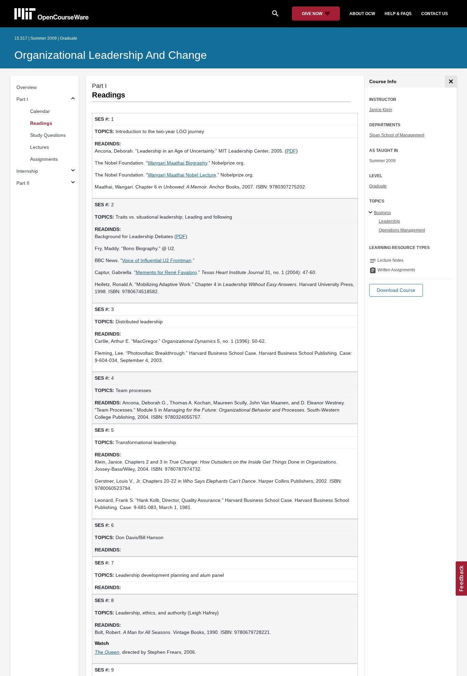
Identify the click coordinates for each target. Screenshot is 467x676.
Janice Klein (380, 109)
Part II (22, 183)
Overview (26, 87)
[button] (396, 290)
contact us (434, 13)
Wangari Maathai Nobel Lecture (182, 175)
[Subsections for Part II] (73, 183)
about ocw (362, 13)
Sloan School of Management (396, 135)
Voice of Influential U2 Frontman (156, 260)
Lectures (39, 147)
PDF (291, 151)
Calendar (40, 111)
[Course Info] (451, 82)
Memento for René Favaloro (166, 272)
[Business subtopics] (371, 212)
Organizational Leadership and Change (110, 55)
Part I (22, 99)
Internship (27, 171)
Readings (41, 123)
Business (382, 212)
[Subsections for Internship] (73, 171)
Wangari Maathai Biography (177, 163)
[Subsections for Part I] (73, 99)
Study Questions (48, 135)
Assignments (44, 159)
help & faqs (398, 13)
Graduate (378, 186)
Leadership (389, 221)
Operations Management (402, 230)
